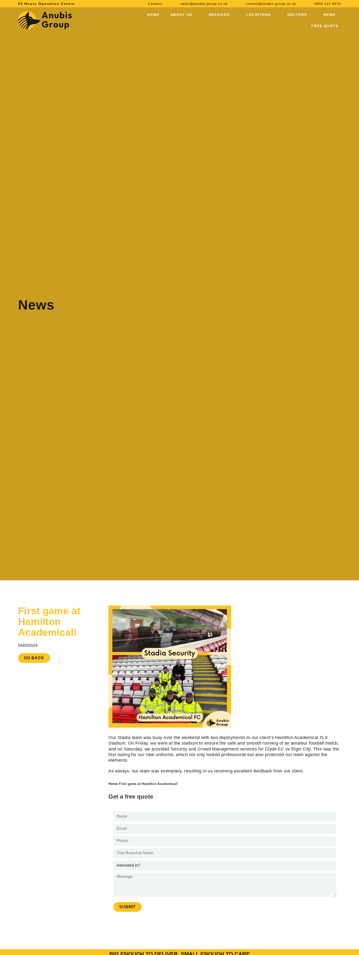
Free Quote (324, 26)
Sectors (297, 15)
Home (153, 15)
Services (219, 15)
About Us (181, 15)
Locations (258, 15)
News (330, 15)
